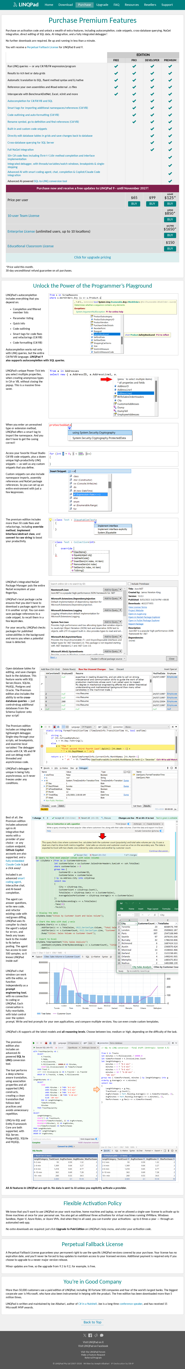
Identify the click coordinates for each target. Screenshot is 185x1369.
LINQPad (29, 5)
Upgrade (102, 5)
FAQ (116, 5)
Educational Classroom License (31, 246)
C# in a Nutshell (87, 1304)
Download (66, 5)
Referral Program (93, 1358)
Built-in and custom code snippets (27, 129)
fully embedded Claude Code (15, 863)
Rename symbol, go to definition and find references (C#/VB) (43, 122)
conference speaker (131, 1304)
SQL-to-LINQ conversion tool (50, 181)
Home (49, 5)
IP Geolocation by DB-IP (122, 1363)
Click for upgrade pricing (92, 257)
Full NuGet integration (21, 149)
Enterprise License (21, 232)
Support (167, 5)
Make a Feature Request (93, 1355)
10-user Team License (23, 216)
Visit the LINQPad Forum (93, 1352)
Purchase (84, 5)
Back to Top (92, 1322)
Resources (132, 5)
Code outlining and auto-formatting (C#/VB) (33, 115)
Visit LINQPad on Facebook (93, 1346)
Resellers (150, 5)
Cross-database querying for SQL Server (31, 142)
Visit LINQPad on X (93, 1342)
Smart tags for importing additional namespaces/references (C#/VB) (48, 108)
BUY (134, 204)
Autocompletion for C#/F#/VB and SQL (30, 101)
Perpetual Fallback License (42, 47)
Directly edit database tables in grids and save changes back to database (50, 135)
